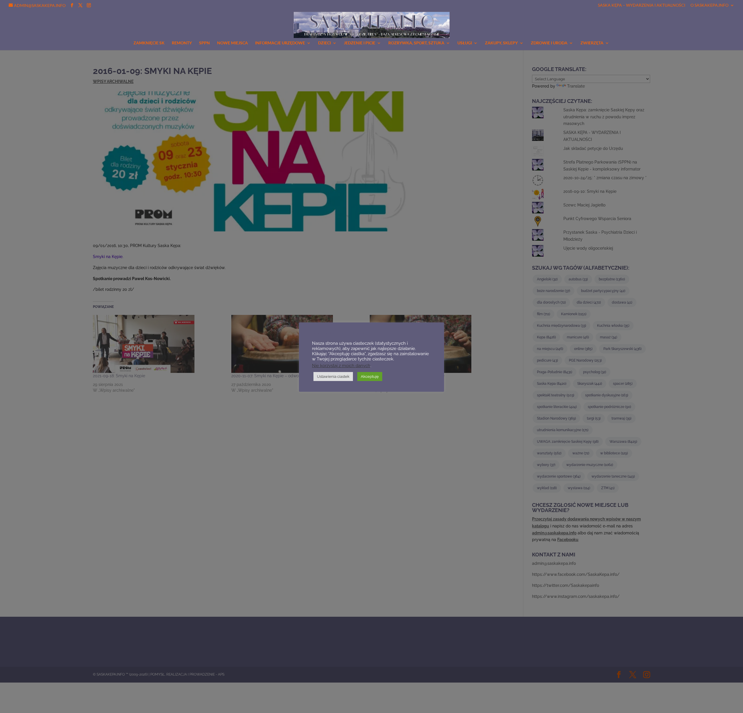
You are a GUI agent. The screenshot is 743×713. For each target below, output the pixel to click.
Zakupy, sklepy (501, 43)
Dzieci (324, 43)
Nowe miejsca (232, 43)
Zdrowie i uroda (549, 43)
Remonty (182, 43)
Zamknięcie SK (149, 43)
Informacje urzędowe (280, 43)
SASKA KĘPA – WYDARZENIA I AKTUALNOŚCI (641, 5)
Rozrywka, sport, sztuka (416, 43)
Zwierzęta (591, 43)
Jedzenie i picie (359, 43)
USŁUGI (464, 43)
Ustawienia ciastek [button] (333, 376)
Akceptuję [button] (370, 376)
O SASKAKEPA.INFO (709, 5)
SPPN (204, 43)
